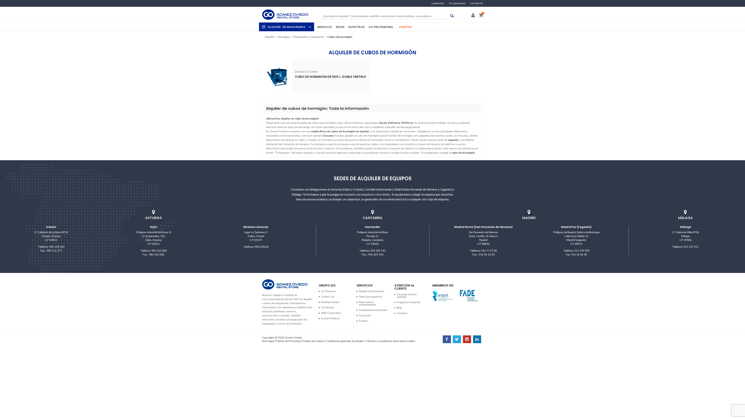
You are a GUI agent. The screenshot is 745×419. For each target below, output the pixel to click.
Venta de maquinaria (370, 296)
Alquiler (286, 27)
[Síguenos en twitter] (457, 339)
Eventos (363, 320)
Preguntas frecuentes (409, 302)
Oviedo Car (327, 296)
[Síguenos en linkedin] (477, 339)
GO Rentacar (328, 291)
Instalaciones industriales (373, 310)
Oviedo (51, 227)
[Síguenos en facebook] (447, 339)
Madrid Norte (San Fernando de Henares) (483, 227)
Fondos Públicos (330, 318)
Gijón (153, 227)
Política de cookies (313, 341)
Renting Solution (330, 302)
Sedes (340, 27)
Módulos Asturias (255, 227)
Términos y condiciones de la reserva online (390, 341)
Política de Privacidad (288, 341)
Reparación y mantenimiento (367, 303)
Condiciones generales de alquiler (345, 341)
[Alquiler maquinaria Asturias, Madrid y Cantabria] (285, 14)
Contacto (476, 3)
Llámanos (437, 3)
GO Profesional (381, 27)
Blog (399, 307)
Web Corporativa (331, 312)
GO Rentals (327, 307)
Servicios (324, 27)
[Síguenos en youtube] (467, 339)
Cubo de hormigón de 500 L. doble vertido (330, 76)
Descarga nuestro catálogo (407, 295)
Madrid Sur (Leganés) (576, 227)
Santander (372, 227)
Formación (365, 315)
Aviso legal (268, 341)
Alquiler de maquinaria (371, 291)
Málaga (685, 227)
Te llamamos (457, 3)
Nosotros (356, 27)
